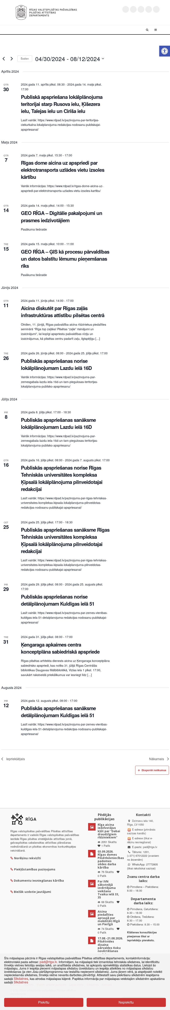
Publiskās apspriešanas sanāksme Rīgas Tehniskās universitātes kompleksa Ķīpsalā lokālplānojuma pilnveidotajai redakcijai (65, 540)
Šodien (25, 58)
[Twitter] (125, 9)
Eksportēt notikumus (154, 770)
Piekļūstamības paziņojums (34, 869)
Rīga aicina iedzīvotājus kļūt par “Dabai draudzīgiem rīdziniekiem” (109, 831)
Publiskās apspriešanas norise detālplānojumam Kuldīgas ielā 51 (57, 600)
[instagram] (148, 9)
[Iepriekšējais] (3, 58)
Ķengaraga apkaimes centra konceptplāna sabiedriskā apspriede (60, 648)
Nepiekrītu (126, 1002)
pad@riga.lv (150, 847)
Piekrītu (43, 1002)
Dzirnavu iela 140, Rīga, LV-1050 (140, 823)
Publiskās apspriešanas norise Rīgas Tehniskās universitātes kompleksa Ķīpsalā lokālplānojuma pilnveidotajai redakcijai (61, 478)
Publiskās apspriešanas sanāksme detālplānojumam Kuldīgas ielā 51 (58, 711)
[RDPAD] (46, 12)
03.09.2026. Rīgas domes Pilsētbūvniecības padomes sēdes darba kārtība (111, 859)
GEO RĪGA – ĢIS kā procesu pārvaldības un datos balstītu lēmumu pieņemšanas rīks (65, 258)
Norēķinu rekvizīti (27, 858)
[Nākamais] (11, 58)
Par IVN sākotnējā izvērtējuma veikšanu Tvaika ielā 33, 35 (108, 889)
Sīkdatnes (21, 978)
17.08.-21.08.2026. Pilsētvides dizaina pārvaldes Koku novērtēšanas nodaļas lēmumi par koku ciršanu (110, 949)
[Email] (156, 9)
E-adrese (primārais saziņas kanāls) (141, 831)
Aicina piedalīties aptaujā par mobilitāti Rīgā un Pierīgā (109, 917)
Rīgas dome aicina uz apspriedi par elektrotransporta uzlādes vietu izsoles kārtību (62, 169)
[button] (164, 51)
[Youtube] (141, 9)
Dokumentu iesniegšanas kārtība (39, 880)
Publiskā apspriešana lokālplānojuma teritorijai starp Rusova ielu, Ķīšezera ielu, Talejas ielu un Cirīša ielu (61, 103)
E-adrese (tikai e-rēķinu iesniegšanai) (140, 840)
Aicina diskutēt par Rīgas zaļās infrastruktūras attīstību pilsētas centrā (62, 311)
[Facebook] (133, 9)
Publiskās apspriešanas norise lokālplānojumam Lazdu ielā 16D (56, 364)
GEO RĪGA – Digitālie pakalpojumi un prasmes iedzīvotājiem (61, 216)
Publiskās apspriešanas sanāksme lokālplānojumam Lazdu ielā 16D (58, 423)
